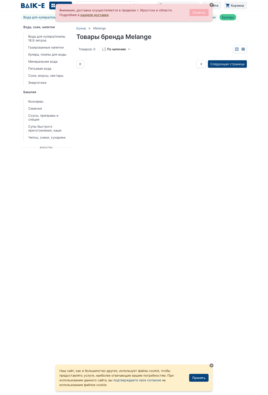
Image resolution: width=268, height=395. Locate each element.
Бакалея (29, 92)
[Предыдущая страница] (201, 64)
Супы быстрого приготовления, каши (44, 128)
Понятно (199, 12)
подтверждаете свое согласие (137, 380)
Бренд (81, 28)
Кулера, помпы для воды (47, 54)
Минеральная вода (42, 61)
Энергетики (37, 83)
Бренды (228, 17)
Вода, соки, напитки (39, 27)
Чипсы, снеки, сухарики (47, 137)
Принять (198, 378)
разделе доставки (94, 15)
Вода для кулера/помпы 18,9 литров (51, 17)
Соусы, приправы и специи (43, 117)
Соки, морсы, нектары (45, 76)
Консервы (35, 101)
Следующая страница (227, 64)
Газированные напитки (46, 47)
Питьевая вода (39, 68)
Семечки (35, 108)
